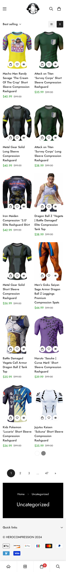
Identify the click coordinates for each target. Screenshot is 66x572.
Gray (43, 453)
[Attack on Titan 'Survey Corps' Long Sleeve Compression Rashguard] (48, 123)
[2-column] (60, 24)
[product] (8, 566)
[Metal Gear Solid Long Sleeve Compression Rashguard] (17, 123)
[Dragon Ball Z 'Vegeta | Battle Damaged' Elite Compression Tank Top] (48, 192)
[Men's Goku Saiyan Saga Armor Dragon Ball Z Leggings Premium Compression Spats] (48, 261)
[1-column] (51, 24)
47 (46, 473)
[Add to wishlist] (17, 64)
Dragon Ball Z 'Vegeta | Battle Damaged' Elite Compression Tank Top (48, 222)
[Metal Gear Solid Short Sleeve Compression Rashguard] (17, 261)
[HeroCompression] (33, 9)
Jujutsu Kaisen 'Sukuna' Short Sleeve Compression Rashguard (48, 433)
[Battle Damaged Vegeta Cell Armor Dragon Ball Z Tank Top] (17, 334)
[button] (59, 9)
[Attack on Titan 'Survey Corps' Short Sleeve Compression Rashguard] (48, 50)
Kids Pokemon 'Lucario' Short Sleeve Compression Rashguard (17, 433)
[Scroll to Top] (59, 552)
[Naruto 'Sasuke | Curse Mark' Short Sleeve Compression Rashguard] (48, 334)
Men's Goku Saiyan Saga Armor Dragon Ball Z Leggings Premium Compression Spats (47, 294)
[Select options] (11, 64)
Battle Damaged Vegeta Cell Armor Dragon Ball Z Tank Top (15, 365)
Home (21, 494)
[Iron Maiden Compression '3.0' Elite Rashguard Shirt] (17, 192)
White (37, 453)
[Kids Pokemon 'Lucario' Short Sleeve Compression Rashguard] (17, 404)
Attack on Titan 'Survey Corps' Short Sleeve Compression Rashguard (48, 80)
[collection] (25, 566)
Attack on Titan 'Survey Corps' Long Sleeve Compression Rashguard (47, 153)
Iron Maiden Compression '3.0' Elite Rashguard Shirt (16, 220)
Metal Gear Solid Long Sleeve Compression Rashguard (14, 153)
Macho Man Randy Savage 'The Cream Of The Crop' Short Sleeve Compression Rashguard (16, 82)
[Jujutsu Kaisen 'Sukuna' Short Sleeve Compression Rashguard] (48, 404)
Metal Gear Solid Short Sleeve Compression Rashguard (14, 291)
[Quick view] (24, 64)
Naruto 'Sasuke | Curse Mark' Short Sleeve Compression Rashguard (47, 365)
